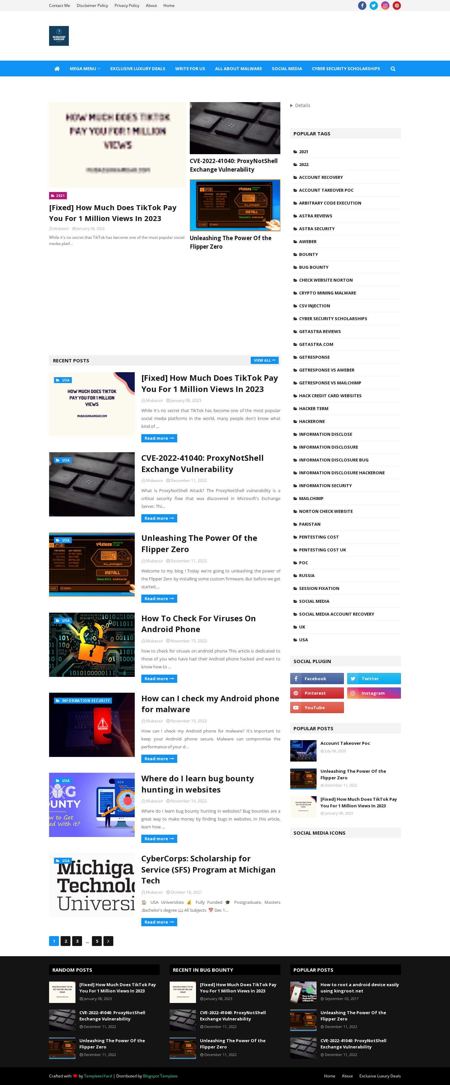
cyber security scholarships (333, 318)
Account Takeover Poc (326, 190)
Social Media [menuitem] (287, 68)
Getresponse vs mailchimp (330, 383)
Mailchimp (311, 498)
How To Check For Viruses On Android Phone (198, 624)
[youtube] (317, 707)
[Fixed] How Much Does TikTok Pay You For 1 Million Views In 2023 (113, 212)
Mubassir (154, 400)
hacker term (313, 408)
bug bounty (313, 267)
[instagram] (385, 5)
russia (307, 575)
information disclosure (328, 447)
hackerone (312, 421)
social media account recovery (336, 614)
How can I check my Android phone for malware (210, 704)
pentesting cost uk (322, 550)
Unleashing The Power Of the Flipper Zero (230, 242)
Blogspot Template (160, 1076)
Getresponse (314, 357)
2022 (303, 164)
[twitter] (374, 5)
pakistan (310, 524)
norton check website (326, 511)
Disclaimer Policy (92, 5)
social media (314, 601)
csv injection (314, 306)
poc (303, 563)
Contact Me (59, 5)
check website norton (326, 280)
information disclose (325, 434)
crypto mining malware (327, 293)
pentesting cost (319, 537)
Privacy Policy (127, 5)
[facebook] (362, 5)
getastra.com (316, 344)
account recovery (321, 177)
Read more (156, 438)
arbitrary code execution (330, 203)
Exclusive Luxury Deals (380, 1076)
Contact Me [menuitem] (68, 84)
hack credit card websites (330, 396)
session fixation (319, 588)
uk (302, 627)
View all (262, 360)
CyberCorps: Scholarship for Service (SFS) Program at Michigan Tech (208, 869)
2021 (303, 151)
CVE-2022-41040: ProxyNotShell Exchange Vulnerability (234, 165)
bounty (308, 254)
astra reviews (315, 216)
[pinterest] (397, 5)
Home (169, 5)
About (151, 5)
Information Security (325, 485)
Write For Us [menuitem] (190, 68)
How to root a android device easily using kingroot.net (360, 988)
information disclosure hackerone (342, 473)
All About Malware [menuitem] (238, 68)
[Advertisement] (164, 302)
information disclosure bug (334, 460)
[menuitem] (57, 68)
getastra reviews (320, 331)
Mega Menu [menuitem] (83, 68)
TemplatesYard (98, 1076)
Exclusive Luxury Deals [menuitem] (137, 68)
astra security (317, 229)
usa (303, 640)
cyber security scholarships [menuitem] (346, 68)
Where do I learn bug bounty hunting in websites (197, 784)
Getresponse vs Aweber (326, 370)
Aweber (308, 241)
